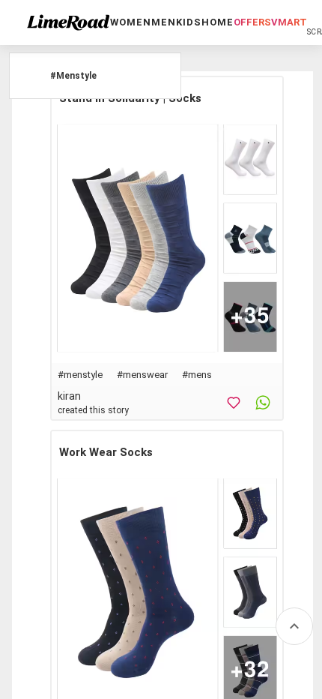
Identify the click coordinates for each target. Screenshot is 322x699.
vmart (289, 22)
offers (252, 22)
